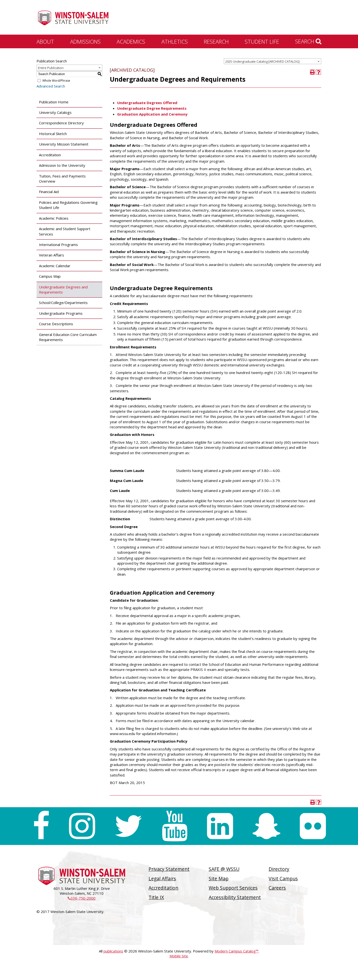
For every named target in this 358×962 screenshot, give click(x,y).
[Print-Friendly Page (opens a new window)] (312, 72)
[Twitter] (128, 826)
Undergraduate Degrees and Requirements (63, 289)
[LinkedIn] (220, 826)
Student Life (262, 41)
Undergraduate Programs (61, 313)
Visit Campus (283, 878)
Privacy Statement (169, 869)
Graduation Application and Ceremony (152, 114)
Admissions (85, 41)
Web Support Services (233, 887)
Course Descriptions (56, 323)
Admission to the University (62, 165)
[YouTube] (175, 826)
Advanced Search (51, 86)
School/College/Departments (63, 302)
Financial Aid (49, 191)
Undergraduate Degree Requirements (152, 108)
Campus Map (50, 276)
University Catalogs (55, 112)
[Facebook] (41, 826)
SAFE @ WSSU (224, 869)
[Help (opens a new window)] (318, 72)
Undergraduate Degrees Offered (147, 102)
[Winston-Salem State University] (73, 18)
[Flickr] (313, 826)
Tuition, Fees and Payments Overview (62, 179)
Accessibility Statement (235, 897)
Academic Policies (53, 218)
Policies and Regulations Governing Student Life (68, 205)
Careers (277, 887)
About (45, 41)
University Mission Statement (63, 144)
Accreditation (50, 154)
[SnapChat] (266, 826)
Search (305, 41)
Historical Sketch (53, 133)
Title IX (156, 897)
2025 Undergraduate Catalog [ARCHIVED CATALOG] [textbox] (262, 61)
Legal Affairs (162, 878)
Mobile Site (179, 955)
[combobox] (272, 61)
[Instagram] (82, 826)
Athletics (174, 41)
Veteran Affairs (51, 255)
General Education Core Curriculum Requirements (68, 337)
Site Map (218, 878)
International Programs (58, 244)
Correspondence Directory (61, 122)
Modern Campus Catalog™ (236, 951)
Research (216, 41)
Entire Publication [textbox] (51, 68)
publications (113, 951)
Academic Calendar (54, 265)
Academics (131, 41)
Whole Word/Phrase (56, 81)
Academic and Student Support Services (64, 231)
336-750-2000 (81, 898)
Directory (279, 869)
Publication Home (53, 101)
